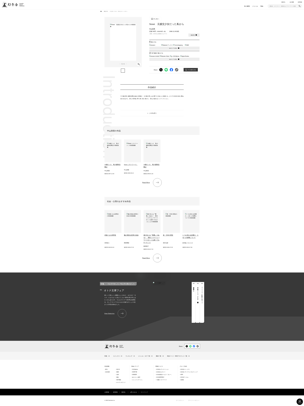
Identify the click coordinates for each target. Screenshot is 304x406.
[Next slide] (126, 64)
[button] (123, 71)
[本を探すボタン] (299, 6)
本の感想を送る (192, 70)
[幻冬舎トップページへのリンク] (13, 6)
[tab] (194, 302)
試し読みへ (156, 19)
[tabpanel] (140, 302)
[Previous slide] (120, 64)
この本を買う (153, 113)
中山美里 (152, 29)
